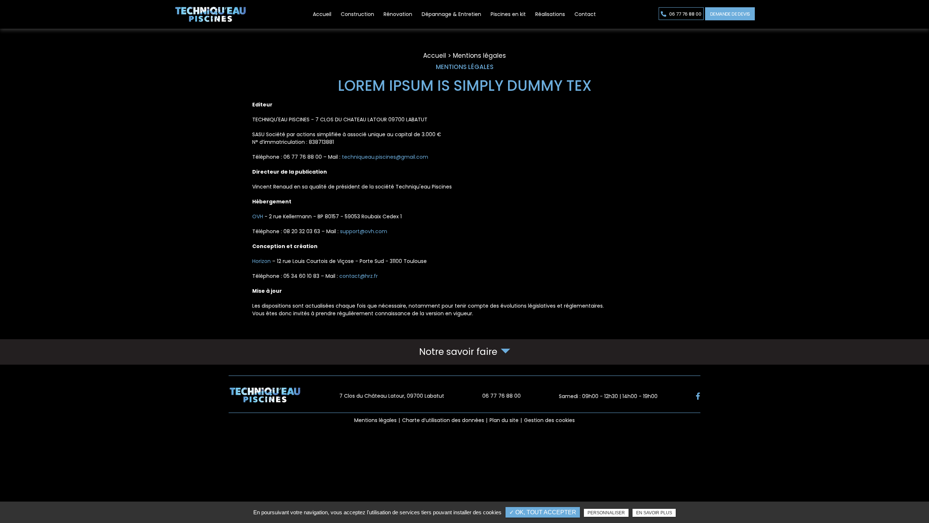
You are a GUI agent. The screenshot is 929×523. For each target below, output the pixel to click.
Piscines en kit (508, 14)
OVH (257, 216)
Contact (585, 14)
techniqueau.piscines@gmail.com (385, 157)
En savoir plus (654, 512)
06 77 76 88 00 (684, 14)
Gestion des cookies (549, 420)
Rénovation (398, 14)
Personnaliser (606, 512)
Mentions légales (375, 420)
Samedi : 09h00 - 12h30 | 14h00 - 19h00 (608, 396)
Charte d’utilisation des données (443, 420)
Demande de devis (730, 14)
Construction (357, 14)
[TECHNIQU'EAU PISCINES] (210, 14)
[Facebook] (698, 396)
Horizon (261, 261)
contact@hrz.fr (358, 276)
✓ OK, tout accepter (542, 512)
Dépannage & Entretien (451, 14)
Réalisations (550, 14)
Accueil (322, 14)
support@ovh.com (363, 231)
